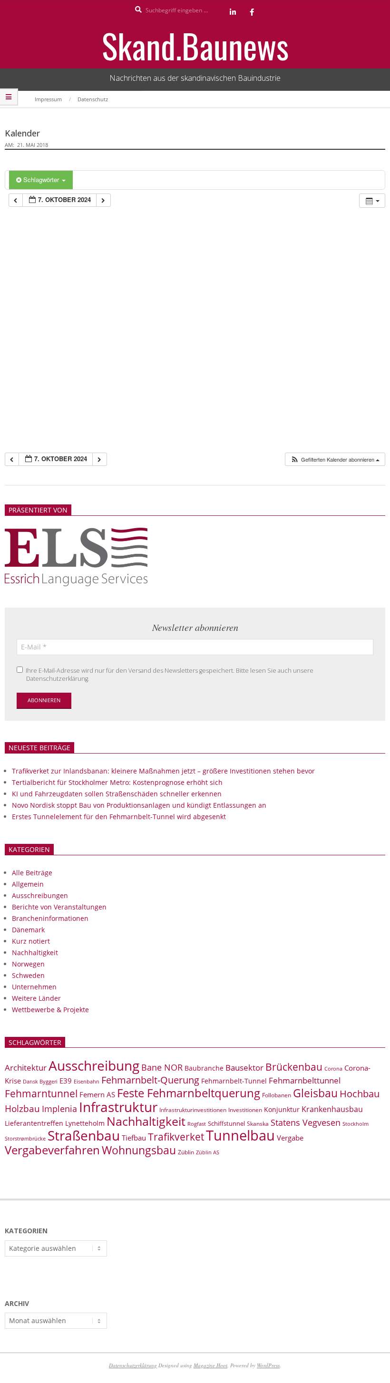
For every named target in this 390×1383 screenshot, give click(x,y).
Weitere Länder (36, 998)
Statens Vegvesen (306, 1122)
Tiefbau (134, 1137)
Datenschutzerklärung (133, 1365)
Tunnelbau (240, 1135)
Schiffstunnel (226, 1123)
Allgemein (28, 884)
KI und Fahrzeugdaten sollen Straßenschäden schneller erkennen (117, 793)
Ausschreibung (94, 1065)
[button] (334, 459)
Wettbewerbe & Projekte (50, 1009)
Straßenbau (84, 1135)
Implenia (59, 1108)
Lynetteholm (85, 1123)
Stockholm (355, 1124)
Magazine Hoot (210, 1365)
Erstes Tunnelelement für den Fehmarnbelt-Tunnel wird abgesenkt (119, 816)
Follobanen (276, 1095)
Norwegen (28, 963)
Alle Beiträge (32, 872)
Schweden (28, 975)
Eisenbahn (86, 1081)
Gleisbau (315, 1093)
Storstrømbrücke (25, 1138)
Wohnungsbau (139, 1150)
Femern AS (97, 1094)
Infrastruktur (118, 1107)
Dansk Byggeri (40, 1081)
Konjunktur (282, 1109)
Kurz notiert (31, 941)
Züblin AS (207, 1152)
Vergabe (290, 1137)
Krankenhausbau (332, 1109)
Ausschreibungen (40, 895)
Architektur (26, 1067)
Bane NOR (162, 1067)
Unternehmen (34, 986)
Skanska (258, 1124)
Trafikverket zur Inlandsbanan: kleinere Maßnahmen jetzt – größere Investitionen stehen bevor (163, 770)
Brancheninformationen (50, 918)
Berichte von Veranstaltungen (59, 906)
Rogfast (196, 1123)
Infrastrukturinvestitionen (192, 1110)
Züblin (186, 1152)
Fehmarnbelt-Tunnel (234, 1080)
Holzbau (22, 1108)
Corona (333, 1068)
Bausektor (244, 1067)
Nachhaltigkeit (35, 952)
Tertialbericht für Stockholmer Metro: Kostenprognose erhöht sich (117, 782)
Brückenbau (293, 1067)
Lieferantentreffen (34, 1123)
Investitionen (245, 1110)
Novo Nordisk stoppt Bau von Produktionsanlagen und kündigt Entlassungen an (139, 805)
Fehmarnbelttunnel (305, 1080)
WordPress (268, 1365)
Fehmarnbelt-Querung (150, 1080)
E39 (65, 1080)
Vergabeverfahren (52, 1150)
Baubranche (204, 1068)
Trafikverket (176, 1136)
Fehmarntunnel (41, 1093)
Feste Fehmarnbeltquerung (188, 1093)
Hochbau (360, 1093)
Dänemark (28, 929)
